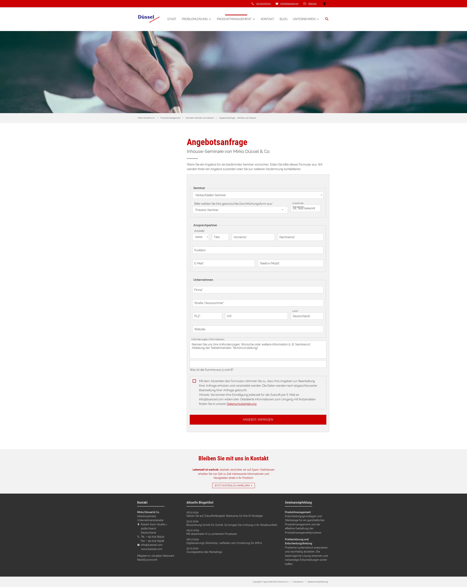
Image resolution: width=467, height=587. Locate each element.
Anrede (200, 231)
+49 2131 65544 (263, 3)
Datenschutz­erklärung (318, 582)
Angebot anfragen (258, 419)
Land (296, 310)
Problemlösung (195, 19)
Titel (216, 237)
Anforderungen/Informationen (207, 339)
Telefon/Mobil (270, 263)
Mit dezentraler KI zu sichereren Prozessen (211, 534)
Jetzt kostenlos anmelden (232, 485)
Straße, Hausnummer (209, 303)
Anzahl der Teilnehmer (298, 205)
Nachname (287, 237)
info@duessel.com (289, 3)
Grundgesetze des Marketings (204, 552)
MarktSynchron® (147, 559)
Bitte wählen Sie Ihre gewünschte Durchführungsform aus (233, 203)
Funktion (200, 250)
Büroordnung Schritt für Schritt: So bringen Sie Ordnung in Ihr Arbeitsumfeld (231, 525)
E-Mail (200, 263)
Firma (199, 290)
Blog (283, 19)
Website (199, 329)
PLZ (198, 316)
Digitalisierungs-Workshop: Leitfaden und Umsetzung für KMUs (224, 543)
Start (171, 19)
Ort (230, 316)
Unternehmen (304, 19)
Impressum (298, 582)
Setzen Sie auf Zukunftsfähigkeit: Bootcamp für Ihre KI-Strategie (224, 516)
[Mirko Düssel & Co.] (149, 19)
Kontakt (267, 19)
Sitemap (312, 3)
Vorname (240, 237)
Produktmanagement (234, 19)
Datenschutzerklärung (241, 404)
